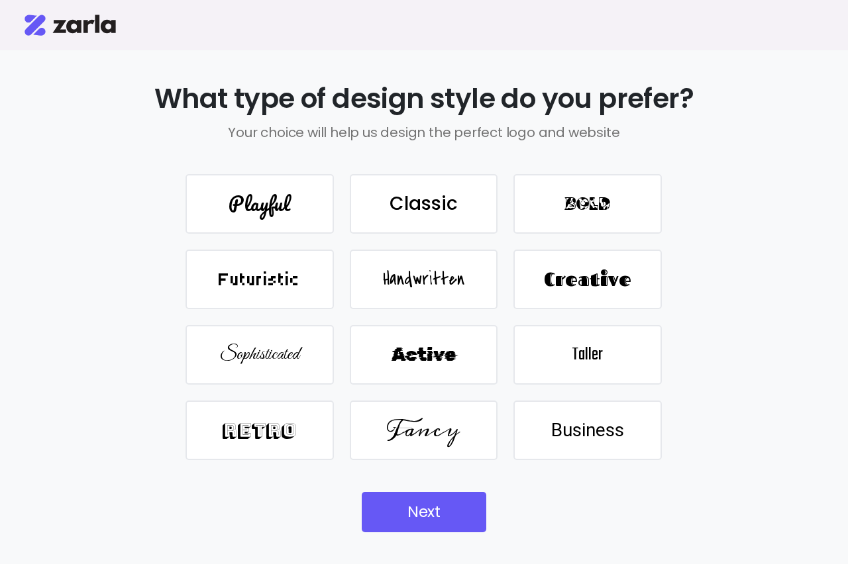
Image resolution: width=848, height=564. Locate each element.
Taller (587, 355)
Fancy (423, 429)
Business (587, 430)
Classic (424, 203)
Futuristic (259, 279)
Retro (259, 430)
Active (424, 354)
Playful (259, 203)
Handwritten (423, 279)
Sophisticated (259, 354)
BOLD (587, 204)
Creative (587, 279)
